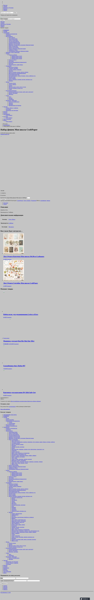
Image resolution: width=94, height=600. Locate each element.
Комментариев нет (5, 134)
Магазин (5, 5)
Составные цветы (16, 443)
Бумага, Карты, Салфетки (12, 108)
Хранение (8, 35)
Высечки (11, 70)
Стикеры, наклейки (13, 68)
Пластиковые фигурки (14, 74)
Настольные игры (10, 424)
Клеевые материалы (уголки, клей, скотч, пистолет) (21, 91)
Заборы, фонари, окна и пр (18, 522)
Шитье (4, 120)
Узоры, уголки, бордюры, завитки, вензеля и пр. (23, 537)
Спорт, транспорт (16, 535)
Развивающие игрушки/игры (13, 421)
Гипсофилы (14, 500)
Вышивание (6, 567)
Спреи (10, 89)
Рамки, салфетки (15, 533)
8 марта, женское (15, 451)
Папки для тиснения (13, 47)
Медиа (7, 82)
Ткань (7, 95)
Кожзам (10, 98)
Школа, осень (15, 464)
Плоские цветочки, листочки (18, 504)
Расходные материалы (11, 90)
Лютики (13, 502)
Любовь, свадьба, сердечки (18, 446)
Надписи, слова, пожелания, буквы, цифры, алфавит (24, 455)
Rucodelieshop (6, 125)
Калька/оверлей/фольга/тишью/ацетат (17, 62)
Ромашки (14, 507)
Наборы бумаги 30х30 (17, 58)
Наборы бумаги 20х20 (17, 57)
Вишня (13, 498)
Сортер (10, 422)
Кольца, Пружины (13, 93)
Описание (5, 202)
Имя (2, 578)
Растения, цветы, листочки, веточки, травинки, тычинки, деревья (27, 461)
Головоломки (12, 423)
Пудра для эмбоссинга (14, 101)
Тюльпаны (14, 509)
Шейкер (13, 518)
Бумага (7, 53)
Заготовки (11, 61)
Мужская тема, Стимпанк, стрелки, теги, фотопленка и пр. (25, 530)
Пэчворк (5, 112)
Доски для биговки (13, 40)
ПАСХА (14, 516)
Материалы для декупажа (12, 110)
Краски (10, 85)
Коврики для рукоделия (14, 43)
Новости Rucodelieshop (5, 409)
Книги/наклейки (10, 419)
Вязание (5, 569)
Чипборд (11, 80)
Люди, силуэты (15, 528)
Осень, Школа (12, 219)
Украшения (8, 66)
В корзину (3, 199)
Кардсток (11, 63)
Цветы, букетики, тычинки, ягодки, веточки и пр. (20, 79)
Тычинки (14, 508)
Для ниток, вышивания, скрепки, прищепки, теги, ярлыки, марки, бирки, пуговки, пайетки (33, 442)
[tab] (48, 203)
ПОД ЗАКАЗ (12, 37)
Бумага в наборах (13, 54)
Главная (5, 6)
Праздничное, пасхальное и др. (19, 454)
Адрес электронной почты (7, 580)
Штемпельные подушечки (15, 105)
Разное (13, 448)
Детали (5, 204)
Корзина (5, 9)
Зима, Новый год (16, 440)
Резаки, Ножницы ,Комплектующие (17, 48)
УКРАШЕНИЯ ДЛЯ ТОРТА (10, 414)
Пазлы (7, 418)
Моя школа (11, 226)
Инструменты (9, 36)
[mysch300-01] (21, 188)
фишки (48, 200)
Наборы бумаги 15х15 (17, 56)
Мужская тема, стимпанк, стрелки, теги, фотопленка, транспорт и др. (28, 449)
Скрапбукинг (6, 32)
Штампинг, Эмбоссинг (11, 100)
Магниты (11, 94)
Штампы (11, 104)
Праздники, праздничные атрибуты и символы (23, 517)
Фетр (10, 96)
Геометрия (14, 450)
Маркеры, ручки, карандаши (12, 52)
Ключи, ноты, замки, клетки (18, 524)
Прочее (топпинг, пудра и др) (16, 88)
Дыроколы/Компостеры (14, 42)
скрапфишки (43, 200)
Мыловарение (6, 114)
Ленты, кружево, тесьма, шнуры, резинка (18, 72)
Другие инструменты (14, 41)
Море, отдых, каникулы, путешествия (20, 453)
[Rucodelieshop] (1, 17)
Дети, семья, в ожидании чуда (19, 519)
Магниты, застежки (13, 551)
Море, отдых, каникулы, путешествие (20, 529)
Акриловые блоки (13, 38)
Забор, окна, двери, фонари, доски (20, 463)
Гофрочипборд (15, 514)
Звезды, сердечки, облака (17, 444)
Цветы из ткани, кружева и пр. (19, 511)
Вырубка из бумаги (13, 67)
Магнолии (14, 503)
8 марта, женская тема (17, 513)
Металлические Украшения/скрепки (17, 73)
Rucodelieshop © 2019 (6, 592)
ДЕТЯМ (5, 31)
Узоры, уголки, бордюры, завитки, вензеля (22, 459)
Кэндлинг (5, 116)
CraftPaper (11, 223)
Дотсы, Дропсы (12, 84)
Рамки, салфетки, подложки (18, 456)
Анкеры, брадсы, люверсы (15, 69)
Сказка (13, 534)
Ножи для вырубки (13, 46)
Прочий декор (12, 77)
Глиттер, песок (12, 83)
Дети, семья (14, 458)
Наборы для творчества (11, 33)
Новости (5, 589)
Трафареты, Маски (13, 49)
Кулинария (14, 525)
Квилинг (5, 111)
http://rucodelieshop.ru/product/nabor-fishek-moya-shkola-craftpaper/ (26, 401)
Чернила (11, 103)
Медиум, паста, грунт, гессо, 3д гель (17, 87)
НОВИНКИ (6, 30)
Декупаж (5, 106)
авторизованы (12, 406)
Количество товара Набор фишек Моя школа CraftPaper (13, 197)
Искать (2, 20)
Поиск (15, 12)
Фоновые (14, 445)
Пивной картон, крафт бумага (16, 64)
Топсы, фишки (12, 78)
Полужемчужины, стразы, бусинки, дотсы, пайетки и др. (22, 75)
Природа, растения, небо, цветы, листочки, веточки (24, 539)
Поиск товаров (4, 18)
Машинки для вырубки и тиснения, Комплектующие (21, 45)
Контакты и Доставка (8, 7)
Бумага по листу (13, 59)
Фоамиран (11, 99)
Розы (13, 506)
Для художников (7, 119)
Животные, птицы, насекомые (19, 460)
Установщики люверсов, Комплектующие (18, 51)
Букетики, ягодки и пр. (17, 497)
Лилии (13, 501)
